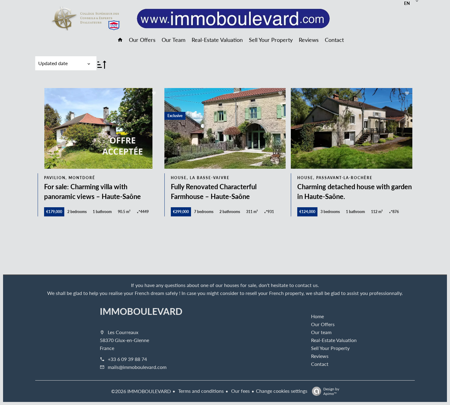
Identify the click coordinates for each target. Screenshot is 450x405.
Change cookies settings (281, 390)
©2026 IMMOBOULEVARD (141, 391)
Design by (331, 391)
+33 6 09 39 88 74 (127, 359)
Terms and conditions (200, 390)
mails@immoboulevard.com (137, 366)
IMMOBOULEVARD (141, 311)
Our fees (240, 390)
